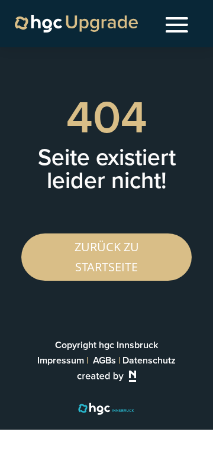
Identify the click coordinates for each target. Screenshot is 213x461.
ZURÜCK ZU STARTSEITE (107, 257)
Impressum (60, 360)
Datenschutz (149, 360)
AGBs (104, 360)
